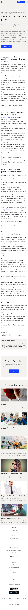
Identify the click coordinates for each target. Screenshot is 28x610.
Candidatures (14, 535)
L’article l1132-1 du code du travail (9, 117)
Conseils (3, 8)
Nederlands (11, 598)
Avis (14, 582)
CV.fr (15, 607)
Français (4, 598)
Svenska (24, 598)
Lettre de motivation (14, 533)
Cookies (14, 572)
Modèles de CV (14, 545)
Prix (14, 565)
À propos (14, 579)
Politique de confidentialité (14, 570)
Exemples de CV (14, 547)
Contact (14, 562)
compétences (6, 209)
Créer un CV (14, 530)
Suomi (18, 598)
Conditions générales (14, 567)
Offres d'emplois (14, 538)
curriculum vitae (5, 93)
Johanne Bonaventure (11, 12)
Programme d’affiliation (14, 584)
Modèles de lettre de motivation (14, 550)
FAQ (14, 559)
